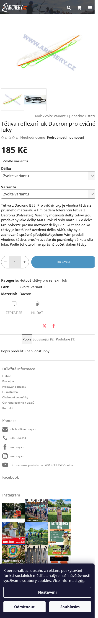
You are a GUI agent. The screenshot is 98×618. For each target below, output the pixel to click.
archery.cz (17, 447)
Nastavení (47, 592)
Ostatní (91, 116)
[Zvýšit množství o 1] (25, 262)
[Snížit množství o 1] (5, 262)
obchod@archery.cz (23, 429)
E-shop (6, 376)
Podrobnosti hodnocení (65, 137)
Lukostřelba (10, 392)
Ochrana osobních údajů (18, 403)
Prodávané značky (14, 387)
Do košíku (64, 262)
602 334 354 (18, 438)
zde (81, 580)
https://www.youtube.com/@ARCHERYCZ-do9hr (41, 465)
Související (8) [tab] (43, 339)
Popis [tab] (27, 339)
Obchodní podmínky (15, 397)
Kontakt (7, 408)
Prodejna (8, 381)
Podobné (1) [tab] (65, 339)
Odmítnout (24, 606)
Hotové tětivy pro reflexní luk (43, 280)
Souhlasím (70, 606)
